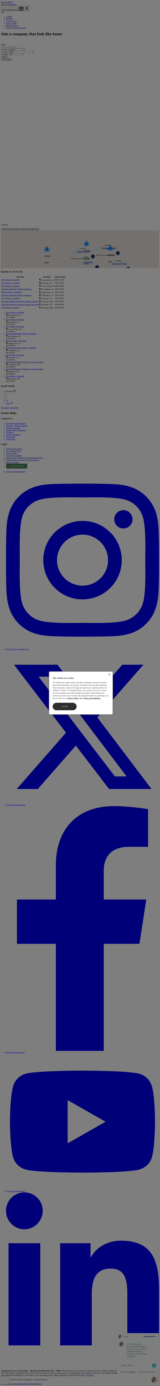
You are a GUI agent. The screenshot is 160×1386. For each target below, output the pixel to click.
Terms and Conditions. (92, 698)
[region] (81, 693)
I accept (65, 706)
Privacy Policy (73, 698)
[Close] (109, 674)
